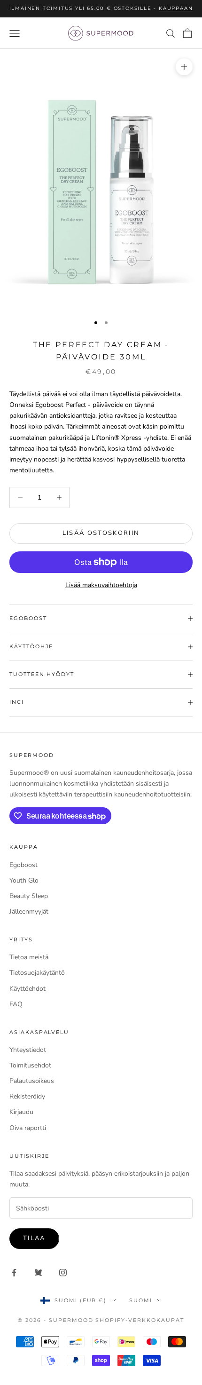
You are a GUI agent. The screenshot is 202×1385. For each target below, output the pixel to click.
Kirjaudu (21, 1111)
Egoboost (23, 864)
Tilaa (34, 1238)
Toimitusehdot (30, 1065)
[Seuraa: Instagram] (63, 1272)
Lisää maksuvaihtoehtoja (101, 585)
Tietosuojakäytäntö (37, 972)
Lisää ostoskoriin (101, 533)
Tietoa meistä (28, 957)
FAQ (16, 1004)
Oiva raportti (27, 1127)
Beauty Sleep (28, 895)
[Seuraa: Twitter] (38, 1272)
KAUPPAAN (176, 8)
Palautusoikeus (31, 1080)
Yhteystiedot (27, 1049)
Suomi (140, 1300)
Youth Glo (24, 880)
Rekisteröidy (27, 1096)
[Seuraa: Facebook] (14, 1272)
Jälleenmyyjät (28, 911)
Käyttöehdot (27, 988)
